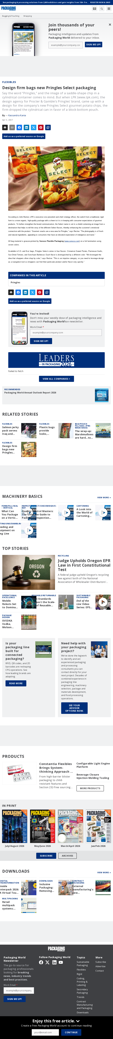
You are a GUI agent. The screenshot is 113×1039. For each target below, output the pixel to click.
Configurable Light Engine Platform (93, 765)
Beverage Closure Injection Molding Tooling (92, 776)
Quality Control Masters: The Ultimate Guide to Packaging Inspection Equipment (37, 515)
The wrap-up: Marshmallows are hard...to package (84, 434)
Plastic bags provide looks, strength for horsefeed (47, 431)
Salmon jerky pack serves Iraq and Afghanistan (10, 431)
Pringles (15, 282)
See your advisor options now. (74, 708)
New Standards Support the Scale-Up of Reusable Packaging (43, 602)
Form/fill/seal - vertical (10, 507)
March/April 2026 (70, 846)
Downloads (46, 881)
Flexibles (9, 82)
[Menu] (109, 8)
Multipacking (10, 898)
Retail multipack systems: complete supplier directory (8, 905)
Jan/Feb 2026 (98, 846)
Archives (67, 855)
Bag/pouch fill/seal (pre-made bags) (83, 426)
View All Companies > (56, 378)
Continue (71, 1032)
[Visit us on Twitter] (47, 962)
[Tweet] (33, 127)
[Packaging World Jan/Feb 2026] (98, 826)
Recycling (63, 555)
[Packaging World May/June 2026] (42, 826)
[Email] (12, 127)
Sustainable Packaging (83, 596)
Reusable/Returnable (44, 595)
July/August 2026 (14, 846)
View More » (104, 497)
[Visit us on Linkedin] (54, 962)
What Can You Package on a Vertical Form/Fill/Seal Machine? (10, 515)
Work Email (37, 327)
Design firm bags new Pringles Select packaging (9, 449)
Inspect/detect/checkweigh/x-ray (39, 507)
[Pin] (41, 127)
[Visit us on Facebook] (41, 962)
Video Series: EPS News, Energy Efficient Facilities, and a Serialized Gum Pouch (83, 604)
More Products (90, 788)
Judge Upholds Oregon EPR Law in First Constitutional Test (84, 565)
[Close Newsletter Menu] (110, 24)
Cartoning (82, 506)
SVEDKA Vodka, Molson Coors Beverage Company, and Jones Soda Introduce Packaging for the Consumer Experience (9, 624)
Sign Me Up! (93, 44)
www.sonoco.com (72, 241)
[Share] (19, 127)
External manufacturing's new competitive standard (82, 889)
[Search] (101, 8)
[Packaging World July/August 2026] (14, 826)
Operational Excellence (9, 596)
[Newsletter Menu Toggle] (94, 8)
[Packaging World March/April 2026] (70, 826)
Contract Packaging (78, 882)
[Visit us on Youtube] (61, 962)
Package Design (7, 616)
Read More (16, 683)
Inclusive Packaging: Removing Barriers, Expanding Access (46, 888)
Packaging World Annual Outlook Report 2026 (30, 392)
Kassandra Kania (17, 115)
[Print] (5, 127)
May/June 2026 (42, 846)
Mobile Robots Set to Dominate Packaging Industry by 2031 (10, 604)
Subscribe (46, 855)
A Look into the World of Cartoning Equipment (84, 513)
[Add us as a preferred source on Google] (48, 127)
